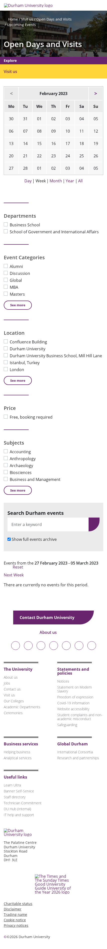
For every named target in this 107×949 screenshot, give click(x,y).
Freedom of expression (75, 697)
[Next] (95, 93)
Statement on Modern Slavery (74, 689)
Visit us (27, 19)
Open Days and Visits (54, 19)
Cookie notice (15, 920)
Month (56, 181)
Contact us (12, 689)
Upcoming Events (21, 24)
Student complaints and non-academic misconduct (80, 716)
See (17, 305)
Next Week (14, 575)
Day (28, 181)
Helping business (17, 752)
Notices (63, 681)
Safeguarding (67, 724)
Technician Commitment (23, 803)
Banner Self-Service (19, 791)
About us (49, 632)
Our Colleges (14, 701)
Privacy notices (16, 925)
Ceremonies (13, 713)
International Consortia (75, 752)
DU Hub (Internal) (17, 809)
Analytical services (18, 758)
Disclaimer (12, 909)
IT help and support (19, 814)
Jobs (7, 683)
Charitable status (18, 903)
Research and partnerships (78, 758)
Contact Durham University (47, 617)
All (80, 181)
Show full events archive (34, 539)
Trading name (15, 914)
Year (70, 181)
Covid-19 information (73, 703)
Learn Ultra (12, 785)
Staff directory (14, 797)
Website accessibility (73, 709)
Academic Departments (22, 707)
